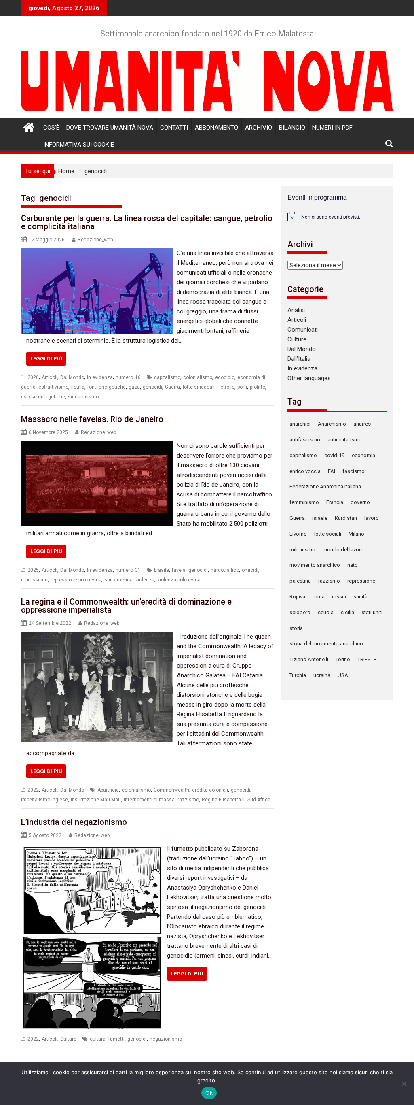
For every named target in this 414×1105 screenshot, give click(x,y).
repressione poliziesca (76, 580)
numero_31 (128, 570)
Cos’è (51, 127)
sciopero (299, 612)
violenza (144, 580)
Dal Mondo (72, 377)
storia (296, 628)
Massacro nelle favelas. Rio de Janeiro (92, 419)
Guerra (172, 387)
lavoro (371, 518)
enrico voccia (305, 471)
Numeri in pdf (332, 127)
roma (319, 597)
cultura (98, 1039)
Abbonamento (216, 127)
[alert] (337, 216)
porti (242, 387)
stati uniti (371, 612)
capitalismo (167, 377)
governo (360, 502)
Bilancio (292, 127)
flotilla (77, 387)
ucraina (321, 675)
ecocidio (224, 377)
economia (363, 455)
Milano (356, 534)
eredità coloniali (210, 790)
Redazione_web (95, 240)
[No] (404, 1083)
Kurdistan (346, 518)
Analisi (296, 310)
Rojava (297, 597)
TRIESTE (366, 659)
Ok (209, 1093)
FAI (331, 471)
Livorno (298, 534)
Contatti (174, 127)
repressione (34, 580)
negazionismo (166, 1039)
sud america (118, 580)
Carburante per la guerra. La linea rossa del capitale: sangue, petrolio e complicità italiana (146, 222)
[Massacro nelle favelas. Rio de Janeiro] (97, 445)
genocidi (152, 387)
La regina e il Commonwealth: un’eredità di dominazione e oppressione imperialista (126, 606)
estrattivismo (53, 387)
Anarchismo (332, 424)
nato (352, 565)
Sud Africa (258, 800)
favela (179, 570)
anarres (362, 424)
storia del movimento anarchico (326, 644)
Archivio (258, 127)
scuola (326, 612)
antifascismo (304, 439)
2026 (33, 377)
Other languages (309, 378)
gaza (134, 387)
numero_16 (128, 377)
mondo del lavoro (343, 550)
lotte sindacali (199, 387)
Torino (343, 659)
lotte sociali (327, 534)
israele (319, 518)
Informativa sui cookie (78, 144)
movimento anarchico (314, 565)
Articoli (49, 377)
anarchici (299, 424)
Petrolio (226, 387)
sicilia (347, 612)
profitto (257, 387)
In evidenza (100, 377)
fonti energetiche (106, 387)
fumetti (116, 1039)
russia (339, 597)
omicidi (250, 570)
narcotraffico (225, 570)
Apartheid (108, 790)
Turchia (297, 675)
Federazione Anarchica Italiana (325, 486)
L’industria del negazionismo (74, 822)
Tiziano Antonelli (308, 659)
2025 (33, 570)
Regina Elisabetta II (223, 800)
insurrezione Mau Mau (96, 800)
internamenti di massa (149, 800)
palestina (300, 581)
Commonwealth (171, 790)
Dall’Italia (298, 358)
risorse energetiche (43, 397)
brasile (161, 570)
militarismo (302, 550)
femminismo (304, 502)
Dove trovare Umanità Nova (109, 127)
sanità (360, 597)
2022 (33, 790)
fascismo (353, 471)
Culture (68, 1039)
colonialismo (197, 377)
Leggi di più (46, 359)
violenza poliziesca (179, 580)
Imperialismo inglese (44, 800)
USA (343, 675)
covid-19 (334, 455)
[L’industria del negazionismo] (92, 848)
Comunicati (302, 329)
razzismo (188, 800)
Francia (334, 502)
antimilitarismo (344, 439)
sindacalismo (83, 397)
